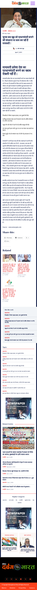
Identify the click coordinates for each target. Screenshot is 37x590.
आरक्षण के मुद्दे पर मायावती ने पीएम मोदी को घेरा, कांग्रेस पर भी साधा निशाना (9, 268)
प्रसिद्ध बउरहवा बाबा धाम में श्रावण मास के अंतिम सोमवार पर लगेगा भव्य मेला (18, 120)
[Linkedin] (16, 579)
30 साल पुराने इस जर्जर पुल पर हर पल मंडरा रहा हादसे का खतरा (18, 129)
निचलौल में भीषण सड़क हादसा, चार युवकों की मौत (16, 115)
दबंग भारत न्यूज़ (21, 48)
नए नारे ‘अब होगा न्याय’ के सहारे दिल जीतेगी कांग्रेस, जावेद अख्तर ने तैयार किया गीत (9, 549)
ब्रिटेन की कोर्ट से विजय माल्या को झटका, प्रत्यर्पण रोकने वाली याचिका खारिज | (28, 551)
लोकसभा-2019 (12, 31)
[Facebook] (12, 57)
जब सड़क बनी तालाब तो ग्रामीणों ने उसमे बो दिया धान (14, 388)
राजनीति (5, 31)
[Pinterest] (20, 57)
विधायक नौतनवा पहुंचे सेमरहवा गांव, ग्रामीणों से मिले (16, 471)
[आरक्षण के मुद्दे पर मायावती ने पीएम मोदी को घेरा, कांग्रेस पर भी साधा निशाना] (9, 258)
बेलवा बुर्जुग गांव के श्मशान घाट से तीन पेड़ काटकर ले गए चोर (17, 134)
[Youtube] (30, 579)
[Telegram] (21, 579)
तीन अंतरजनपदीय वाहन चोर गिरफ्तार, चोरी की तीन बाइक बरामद (16, 382)
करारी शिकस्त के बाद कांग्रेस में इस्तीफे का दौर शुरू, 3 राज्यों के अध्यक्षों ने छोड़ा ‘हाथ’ (9, 293)
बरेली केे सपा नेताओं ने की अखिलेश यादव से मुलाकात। (16, 486)
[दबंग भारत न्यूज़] (14, 49)
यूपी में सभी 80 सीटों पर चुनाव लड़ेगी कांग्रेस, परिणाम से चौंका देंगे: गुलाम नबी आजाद (24, 268)
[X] (16, 57)
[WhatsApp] (24, 57)
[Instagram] (11, 579)
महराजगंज (7, 312)
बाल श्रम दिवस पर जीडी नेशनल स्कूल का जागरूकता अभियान (16, 393)
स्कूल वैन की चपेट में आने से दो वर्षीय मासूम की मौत (16, 125)
